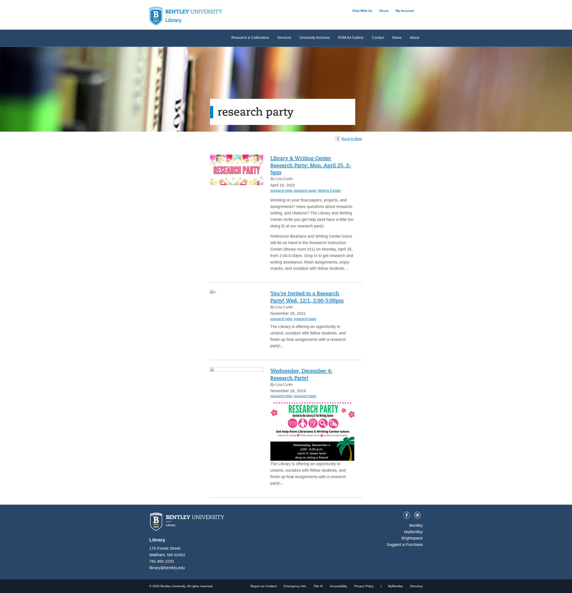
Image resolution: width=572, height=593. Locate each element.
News (397, 37)
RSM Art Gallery (351, 37)
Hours (384, 10)
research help (281, 191)
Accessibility (338, 586)
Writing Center (329, 191)
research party (305, 191)
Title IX (318, 586)
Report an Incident (263, 586)
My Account (405, 10)
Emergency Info (295, 586)
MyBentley (413, 532)
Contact (378, 37)
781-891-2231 (161, 561)
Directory (416, 586)
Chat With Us (362, 10)
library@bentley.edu (167, 568)
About (414, 37)
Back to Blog (352, 139)
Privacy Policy (364, 586)
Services (284, 37)
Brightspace (412, 538)
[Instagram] (417, 515)
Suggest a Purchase (405, 544)
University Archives (314, 37)
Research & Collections (250, 37)
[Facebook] (406, 515)
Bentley (416, 525)
